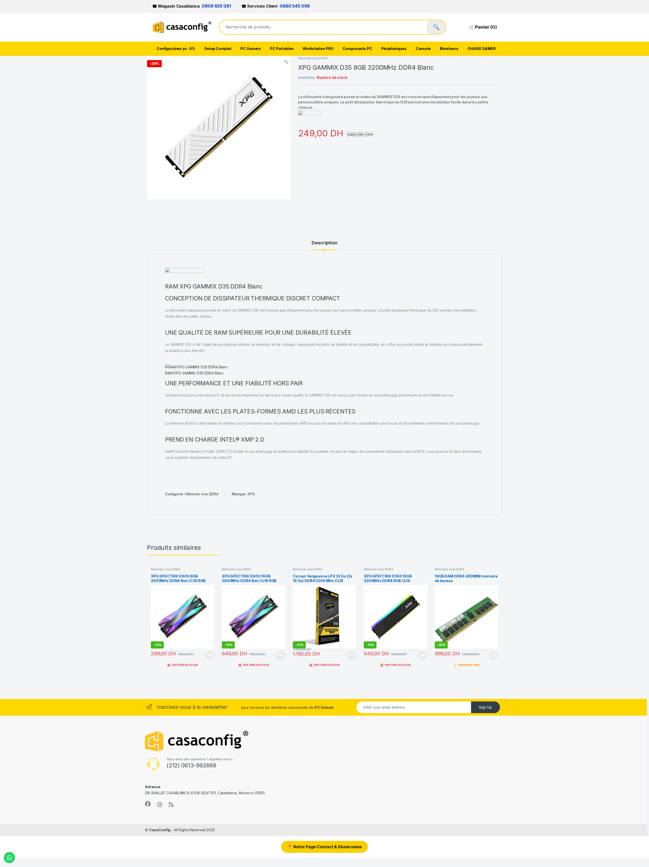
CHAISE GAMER (481, 48)
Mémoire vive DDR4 (313, 58)
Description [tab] (324, 243)
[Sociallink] (148, 804)
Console (423, 48)
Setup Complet (217, 48)
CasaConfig (160, 830)
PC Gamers (250, 48)
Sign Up (485, 707)
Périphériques (394, 48)
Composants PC (357, 48)
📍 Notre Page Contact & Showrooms (324, 846)
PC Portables (282, 48)
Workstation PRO (318, 48)
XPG (251, 494)
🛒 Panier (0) (483, 27)
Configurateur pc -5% (176, 48)
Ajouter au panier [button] (492, 655)
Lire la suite (209, 655)
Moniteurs (449, 48)
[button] (286, 62)
